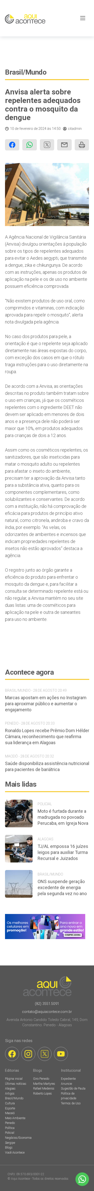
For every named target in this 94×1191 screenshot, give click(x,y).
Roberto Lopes (42, 1093)
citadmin (75, 129)
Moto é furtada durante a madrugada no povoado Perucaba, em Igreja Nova (63, 817)
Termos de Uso (70, 1103)
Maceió (10, 1113)
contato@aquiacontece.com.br (47, 1012)
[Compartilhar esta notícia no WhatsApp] (29, 144)
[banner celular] (45, 939)
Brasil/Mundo (25, 72)
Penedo (10, 1123)
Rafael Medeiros (43, 1088)
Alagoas (10, 1088)
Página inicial (14, 1078)
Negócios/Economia (18, 1138)
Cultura (10, 1103)
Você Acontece (15, 1152)
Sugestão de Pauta (73, 1088)
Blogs (9, 1147)
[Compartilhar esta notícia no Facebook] (12, 144)
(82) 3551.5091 (47, 1004)
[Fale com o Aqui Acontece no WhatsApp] (82, 1179)
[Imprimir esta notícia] (82, 144)
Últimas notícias (15, 1084)
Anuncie (66, 1084)
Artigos (10, 1093)
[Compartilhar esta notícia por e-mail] (64, 144)
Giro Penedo (41, 1078)
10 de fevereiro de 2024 (28, 129)
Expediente (68, 1078)
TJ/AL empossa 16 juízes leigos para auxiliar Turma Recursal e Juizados (63, 852)
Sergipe (10, 1143)
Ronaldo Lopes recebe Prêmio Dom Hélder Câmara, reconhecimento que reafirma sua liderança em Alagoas (47, 736)
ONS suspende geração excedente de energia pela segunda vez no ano (62, 887)
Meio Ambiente (15, 1118)
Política (10, 1128)
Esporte (10, 1108)
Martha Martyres (44, 1084)
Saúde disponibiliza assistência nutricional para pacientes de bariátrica (47, 766)
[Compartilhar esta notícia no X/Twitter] (47, 144)
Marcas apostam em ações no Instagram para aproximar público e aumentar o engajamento (45, 703)
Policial (9, 1132)
